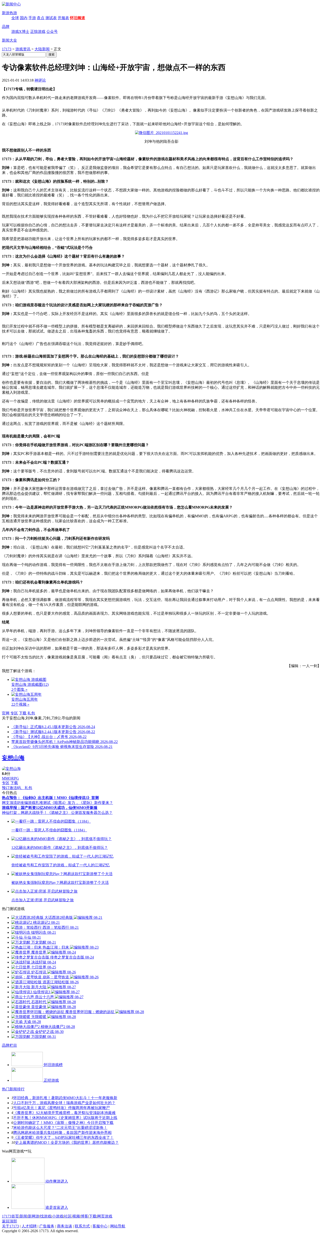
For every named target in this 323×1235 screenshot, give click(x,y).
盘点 (40, 18)
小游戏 (57, 1216)
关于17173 (10, 1226)
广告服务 (46, 1226)
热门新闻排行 (13, 1089)
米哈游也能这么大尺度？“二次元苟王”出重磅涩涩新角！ (60, 1128)
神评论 (40, 80)
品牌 (5, 27)
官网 (5, 713)
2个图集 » (19, 689)
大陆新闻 (42, 49)
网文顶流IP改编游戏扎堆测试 (26, 803)
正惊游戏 (37, 32)
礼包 (31, 713)
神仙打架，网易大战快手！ (24, 813)
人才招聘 (29, 1226)
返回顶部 (9, 1221)
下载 (22, 713)
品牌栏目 (9, 1045)
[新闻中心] (11, 4)
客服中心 (100, 1226)
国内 (23, 18)
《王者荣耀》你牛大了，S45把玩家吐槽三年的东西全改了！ (63, 1138)
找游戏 (45, 1216)
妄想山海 (13, 758)
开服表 (63, 18)
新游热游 (9, 13)
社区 (68, 1216)
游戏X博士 (20, 32)
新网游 (33, 1216)
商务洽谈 (64, 1226)
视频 (76, 1216)
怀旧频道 (77, 18)
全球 (15, 18)
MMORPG (10, 778)
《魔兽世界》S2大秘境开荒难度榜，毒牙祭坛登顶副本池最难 (64, 1113)
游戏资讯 (23, 49)
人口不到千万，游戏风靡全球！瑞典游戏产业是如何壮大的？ (64, 1103)
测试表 (51, 18)
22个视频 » (20, 704)
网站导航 (117, 1226)
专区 (14, 713)
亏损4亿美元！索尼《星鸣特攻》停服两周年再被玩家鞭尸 (61, 1108)
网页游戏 (104, 1216)
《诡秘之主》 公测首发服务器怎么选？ (80, 813)
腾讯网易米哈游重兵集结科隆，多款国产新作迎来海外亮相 (62, 1133)
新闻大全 (9, 40)
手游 (32, 18)
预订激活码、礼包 (17, 788)
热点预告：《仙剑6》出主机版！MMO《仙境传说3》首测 (50, 798)
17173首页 (10, 1216)
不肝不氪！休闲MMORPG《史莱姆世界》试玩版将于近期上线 (65, 1118)
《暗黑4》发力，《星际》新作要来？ (82, 803)
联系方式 (82, 1226)
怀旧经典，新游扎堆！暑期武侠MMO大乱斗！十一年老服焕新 (65, 1098)
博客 (84, 1216)
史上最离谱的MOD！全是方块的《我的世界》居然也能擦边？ (67, 1142)
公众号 (52, 32)
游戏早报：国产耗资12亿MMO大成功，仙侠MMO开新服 (49, 808)
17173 (6, 49)
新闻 (23, 1216)
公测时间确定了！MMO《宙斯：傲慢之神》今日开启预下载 (63, 1123)
